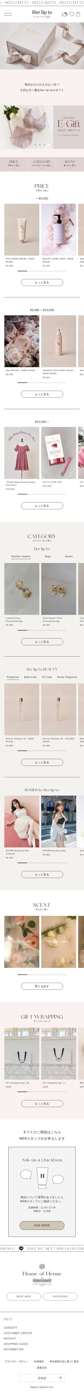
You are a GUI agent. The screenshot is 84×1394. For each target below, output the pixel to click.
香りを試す (42, 986)
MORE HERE (23, 1296)
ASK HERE (42, 1225)
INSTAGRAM (60, 1296)
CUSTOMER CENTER (18, 1333)
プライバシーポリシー (17, 1361)
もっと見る (42, 282)
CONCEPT (10, 1328)
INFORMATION (13, 1349)
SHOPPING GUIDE (16, 1344)
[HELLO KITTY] (65, 14)
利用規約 (39, 1361)
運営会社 (42, 1368)
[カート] (78, 14)
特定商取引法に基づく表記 (64, 1361)
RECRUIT (10, 1338)
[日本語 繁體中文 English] (42, 1378)
